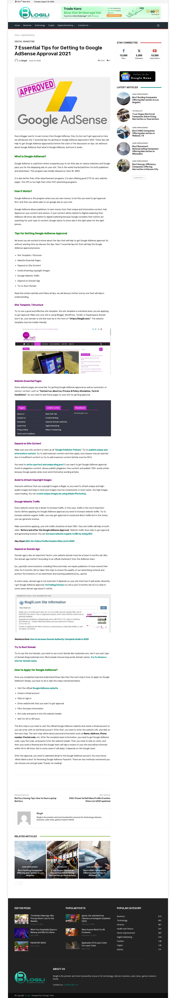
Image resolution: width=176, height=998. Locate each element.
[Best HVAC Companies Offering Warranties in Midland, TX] (94, 860)
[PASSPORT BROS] (21, 946)
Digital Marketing (27, 35)
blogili (24, 61)
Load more (138, 177)
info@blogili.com (71, 984)
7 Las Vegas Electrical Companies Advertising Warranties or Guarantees (62, 873)
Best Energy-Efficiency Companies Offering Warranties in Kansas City (145, 166)
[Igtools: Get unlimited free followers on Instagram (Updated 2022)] (72, 918)
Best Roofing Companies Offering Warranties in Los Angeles (30, 873)
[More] (84, 70)
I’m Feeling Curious (54, 585)
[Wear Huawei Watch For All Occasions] (72, 932)
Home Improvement (30, 867)
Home (17, 35)
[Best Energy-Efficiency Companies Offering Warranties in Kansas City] (123, 165)
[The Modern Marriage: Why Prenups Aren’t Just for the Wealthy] (21, 919)
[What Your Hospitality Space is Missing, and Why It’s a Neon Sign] (21, 933)
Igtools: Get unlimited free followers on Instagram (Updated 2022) (96, 918)
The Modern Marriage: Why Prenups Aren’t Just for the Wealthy (42, 918)
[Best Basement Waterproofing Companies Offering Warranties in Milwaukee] (123, 148)
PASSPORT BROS (38, 943)
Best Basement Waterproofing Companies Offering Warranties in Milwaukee (145, 150)
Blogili (27, 995)
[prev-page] (16, 883)
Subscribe (155, 49)
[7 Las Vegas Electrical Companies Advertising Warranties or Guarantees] (62, 860)
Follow (139, 49)
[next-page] (20, 883)
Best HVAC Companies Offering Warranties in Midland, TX (94, 873)
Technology (62, 867)
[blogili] (17, 60)
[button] (158, 25)
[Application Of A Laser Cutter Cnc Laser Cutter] (72, 945)
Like (123, 49)
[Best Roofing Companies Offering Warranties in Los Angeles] (30, 860)
